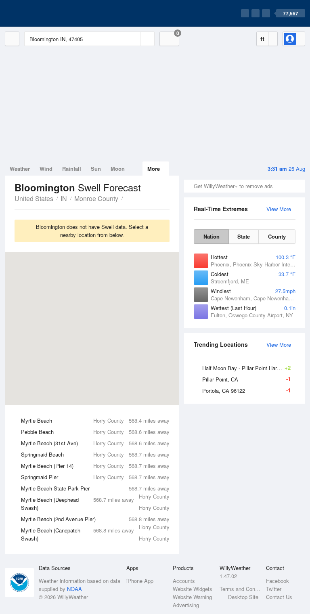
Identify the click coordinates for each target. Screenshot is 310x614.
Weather (20, 168)
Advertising (186, 605)
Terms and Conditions (240, 589)
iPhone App (139, 581)
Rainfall (71, 168)
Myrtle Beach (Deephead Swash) (95, 503)
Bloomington (127, 198)
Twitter (273, 589)
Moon (118, 168)
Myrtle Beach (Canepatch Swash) (95, 534)
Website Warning (192, 597)
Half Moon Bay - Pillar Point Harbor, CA (248, 368)
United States (34, 198)
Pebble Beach (95, 432)
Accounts (184, 581)
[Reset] (133, 39)
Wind (46, 168)
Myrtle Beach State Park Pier (95, 489)
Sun (96, 168)
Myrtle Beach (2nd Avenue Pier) (95, 520)
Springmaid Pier (95, 477)
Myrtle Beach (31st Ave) (95, 443)
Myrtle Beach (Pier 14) (95, 465)
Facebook (277, 581)
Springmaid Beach (95, 454)
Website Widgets (192, 589)
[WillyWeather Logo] (43, 13)
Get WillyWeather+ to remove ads (233, 186)
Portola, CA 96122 (246, 390)
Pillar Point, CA (246, 379)
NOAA (74, 589)
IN (64, 198)
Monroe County (96, 198)
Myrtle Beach (95, 420)
